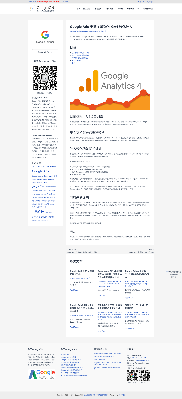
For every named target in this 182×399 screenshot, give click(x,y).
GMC (47, 166)
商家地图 (46, 197)
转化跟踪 (43, 220)
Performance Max (39, 191)
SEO (33, 194)
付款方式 (43, 194)
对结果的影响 (77, 60)
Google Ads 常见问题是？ (70, 362)
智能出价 (34, 204)
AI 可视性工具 (102, 281)
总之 (73, 63)
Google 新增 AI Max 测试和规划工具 (104, 356)
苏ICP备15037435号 (100, 395)
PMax (49, 191)
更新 (98, 31)
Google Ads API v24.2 (111, 284)
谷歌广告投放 (48, 212)
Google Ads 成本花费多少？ (71, 360)
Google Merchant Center (39, 182)
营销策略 (116, 317)
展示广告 (52, 197)
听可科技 (122, 395)
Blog (82, 31)
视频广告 (39, 207)
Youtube (38, 194)
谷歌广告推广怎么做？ (69, 365)
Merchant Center (50, 186)
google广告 (38, 186)
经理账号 (52, 204)
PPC (54, 190)
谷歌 (44, 207)
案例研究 (40, 204)
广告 (33, 201)
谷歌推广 (35, 217)
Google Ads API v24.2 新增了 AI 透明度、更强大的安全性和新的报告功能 (110, 274)
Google (53, 166)
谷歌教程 (133, 317)
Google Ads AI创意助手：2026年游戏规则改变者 (137, 274)
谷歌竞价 (43, 216)
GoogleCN (45, 7)
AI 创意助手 (129, 281)
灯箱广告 (47, 204)
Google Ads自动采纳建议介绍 (71, 370)
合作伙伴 (40, 197)
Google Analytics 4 (48, 179)
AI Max (72, 278)
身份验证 (34, 220)
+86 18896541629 (142, 360)
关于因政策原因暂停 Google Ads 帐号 (74, 375)
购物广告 (51, 217)
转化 (39, 220)
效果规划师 (51, 201)
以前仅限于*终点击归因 (80, 53)
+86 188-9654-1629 (138, 358)
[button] (91, 9)
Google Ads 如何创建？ (69, 357)
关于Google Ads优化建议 (70, 373)
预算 (48, 220)
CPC (33, 166)
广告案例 (38, 201)
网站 (33, 207)
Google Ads (40, 171)
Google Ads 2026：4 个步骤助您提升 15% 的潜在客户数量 (82, 308)
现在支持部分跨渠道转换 (80, 55)
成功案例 (44, 201)
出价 (54, 194)
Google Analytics (37, 179)
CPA (99, 312)
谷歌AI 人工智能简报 (99, 359)
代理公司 (130, 314)
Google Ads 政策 (50, 176)
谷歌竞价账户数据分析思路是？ (72, 368)
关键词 (49, 194)
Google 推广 (65, 355)
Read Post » (74, 290)
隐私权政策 (88, 395)
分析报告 (34, 197)
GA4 (44, 166)
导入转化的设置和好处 (80, 58)
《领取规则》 (32, 2)
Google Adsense (37, 176)
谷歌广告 (38, 211)
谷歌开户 (144, 314)
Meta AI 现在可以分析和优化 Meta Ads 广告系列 (107, 353)
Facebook (39, 166)
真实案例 (109, 317)
